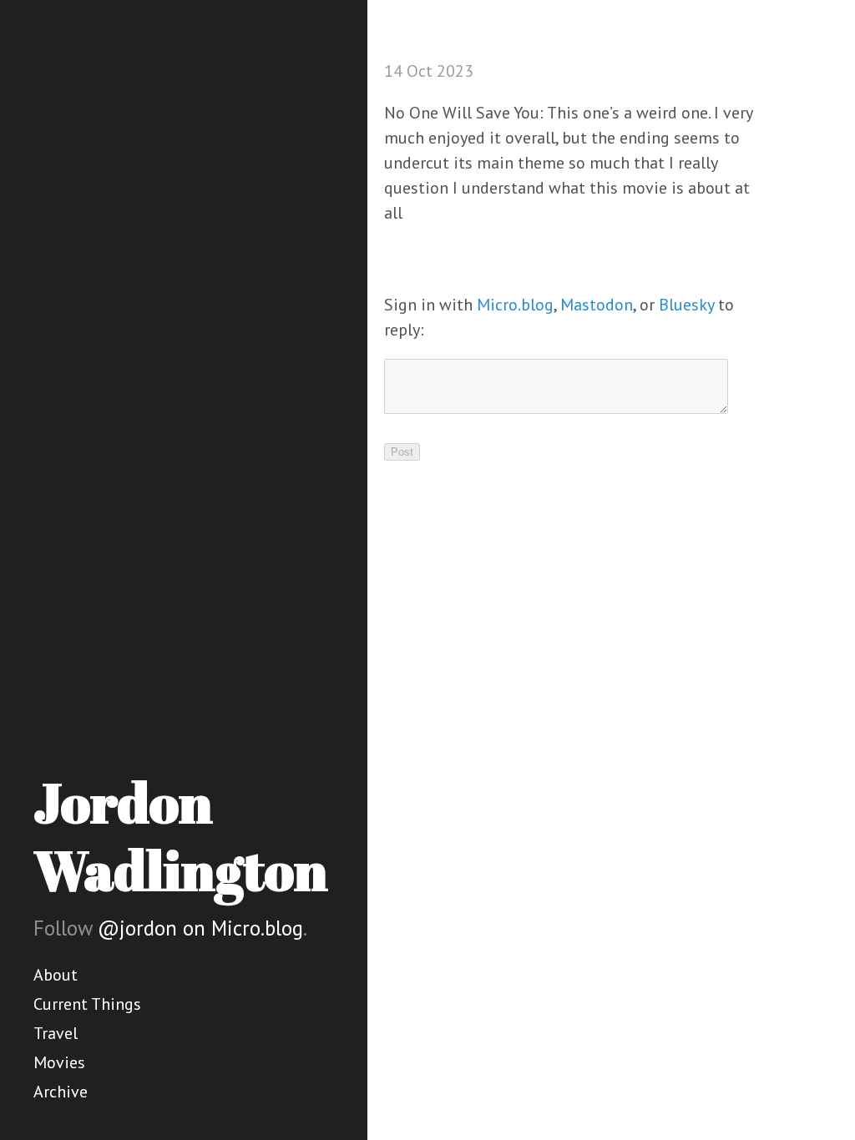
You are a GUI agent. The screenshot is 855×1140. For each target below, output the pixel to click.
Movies (59, 1062)
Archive (60, 1091)
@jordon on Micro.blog (200, 928)
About (55, 975)
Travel (55, 1033)
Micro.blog (515, 304)
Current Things (87, 1004)
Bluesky (686, 304)
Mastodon (596, 304)
